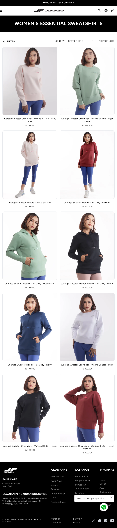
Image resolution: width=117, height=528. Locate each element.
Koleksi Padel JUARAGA (62, 3)
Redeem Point (58, 502)
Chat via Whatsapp (11, 483)
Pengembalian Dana (58, 495)
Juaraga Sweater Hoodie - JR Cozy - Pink (30, 202)
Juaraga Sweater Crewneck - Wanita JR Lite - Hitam (30, 446)
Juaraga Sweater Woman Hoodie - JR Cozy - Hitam (87, 283)
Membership (57, 476)
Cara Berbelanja (105, 490)
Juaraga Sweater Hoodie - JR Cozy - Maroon (87, 202)
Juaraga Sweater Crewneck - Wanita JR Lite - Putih (87, 365)
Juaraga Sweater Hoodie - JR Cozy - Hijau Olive (30, 283)
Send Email (7, 486)
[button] (99, 10)
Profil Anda (56, 481)
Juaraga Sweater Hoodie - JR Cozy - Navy (29, 365)
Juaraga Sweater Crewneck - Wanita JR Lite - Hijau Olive (87, 120)
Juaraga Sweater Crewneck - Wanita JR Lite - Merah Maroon (87, 447)
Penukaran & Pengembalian (82, 478)
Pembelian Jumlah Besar (82, 487)
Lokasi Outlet (102, 482)
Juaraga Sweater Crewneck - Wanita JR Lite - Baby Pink (30, 120)
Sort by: (60, 41)
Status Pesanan (55, 487)
